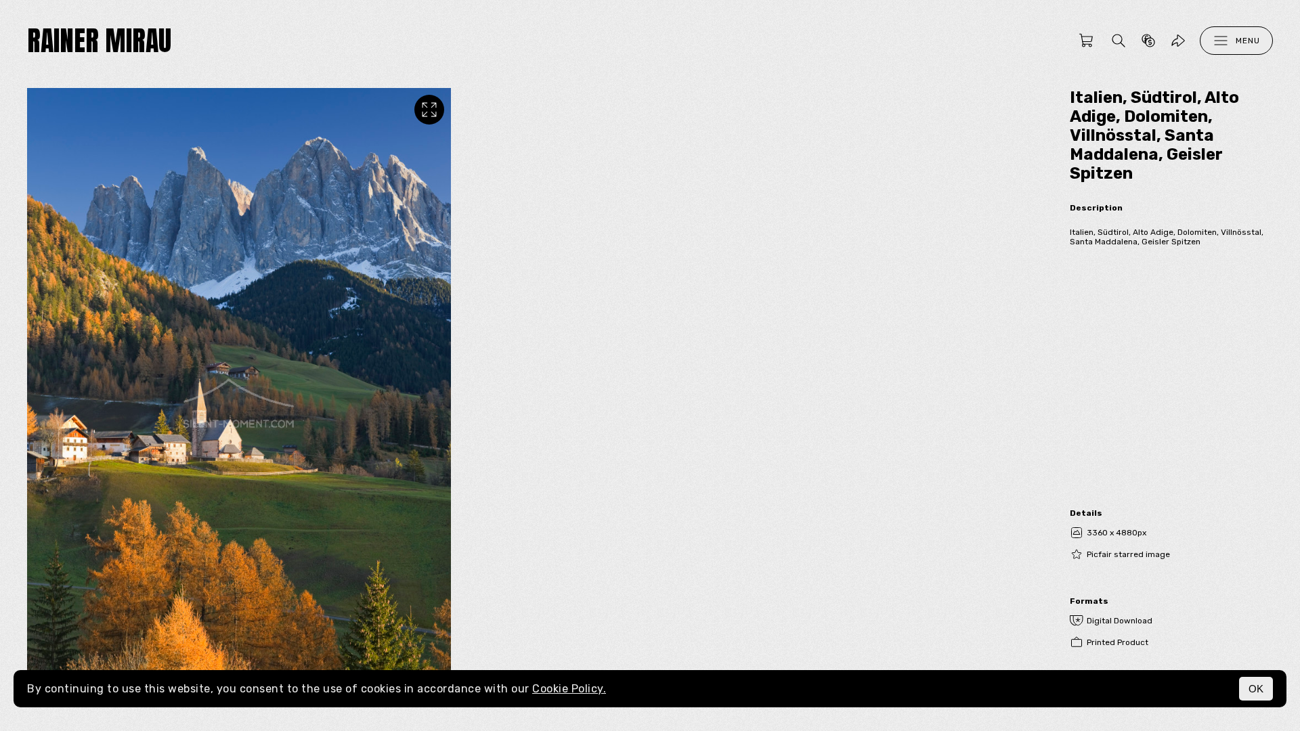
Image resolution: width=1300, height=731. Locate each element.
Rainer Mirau (99, 40)
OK (1256, 688)
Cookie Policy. (569, 688)
